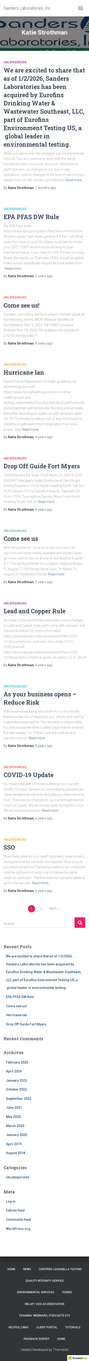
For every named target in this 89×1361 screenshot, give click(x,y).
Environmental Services (35, 1292)
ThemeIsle (60, 1350)
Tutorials (72, 1327)
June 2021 (14, 1107)
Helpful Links (18, 1327)
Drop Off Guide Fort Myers (42, 466)
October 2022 (16, 1089)
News (27, 1269)
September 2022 (18, 1098)
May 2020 (13, 1117)
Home (11, 1269)
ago (45, 188)
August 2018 (15, 1153)
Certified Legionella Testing (60, 1269)
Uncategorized (15, 62)
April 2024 (14, 1071)
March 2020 (15, 1126)
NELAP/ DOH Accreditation (44, 1304)
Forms (67, 1292)
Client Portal (46, 1327)
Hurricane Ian (24, 372)
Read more (74, 180)
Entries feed (15, 1210)
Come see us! (21, 305)
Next (52, 908)
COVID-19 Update (28, 775)
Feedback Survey (36, 1339)
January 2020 (16, 1135)
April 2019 (14, 1144)
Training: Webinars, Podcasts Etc (44, 1315)
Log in (10, 1201)
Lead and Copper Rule (35, 611)
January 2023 (16, 1080)
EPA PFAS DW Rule (31, 217)
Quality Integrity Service (44, 1280)
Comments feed (18, 1219)
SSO (9, 847)
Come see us (21, 538)
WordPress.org (18, 1229)
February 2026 (17, 1062)
